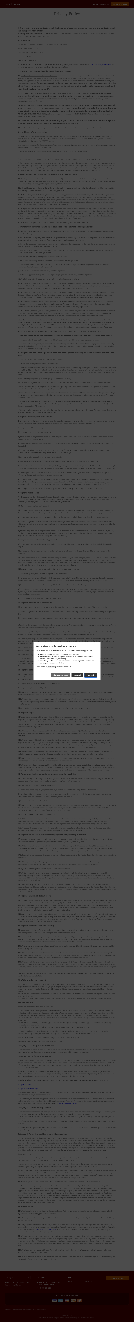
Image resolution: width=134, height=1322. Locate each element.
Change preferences (60, 675)
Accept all (90, 675)
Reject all (77, 675)
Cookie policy (51, 667)
